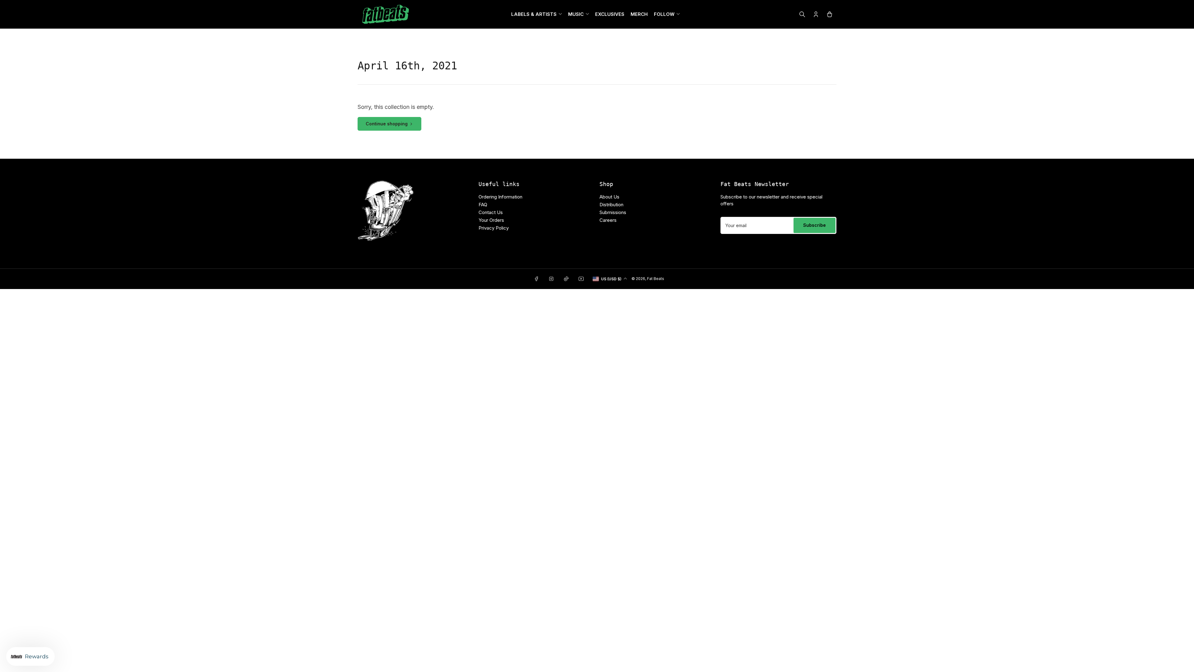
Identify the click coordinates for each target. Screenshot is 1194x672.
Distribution (611, 205)
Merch (639, 14)
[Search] (802, 14)
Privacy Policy (494, 228)
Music (576, 14)
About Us (609, 197)
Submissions (612, 212)
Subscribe (814, 225)
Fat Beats (655, 278)
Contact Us (491, 212)
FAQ (483, 205)
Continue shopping (387, 123)
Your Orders (491, 220)
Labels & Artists (534, 14)
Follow (664, 14)
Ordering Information (500, 197)
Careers (608, 220)
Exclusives (609, 14)
